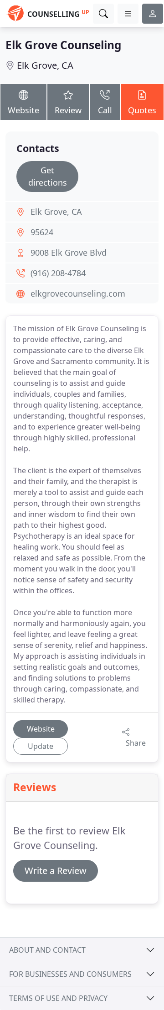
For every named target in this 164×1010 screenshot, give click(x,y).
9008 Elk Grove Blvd (69, 252)
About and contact (47, 950)
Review (68, 110)
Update (40, 746)
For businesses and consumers (70, 974)
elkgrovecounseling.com (78, 293)
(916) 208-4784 (58, 273)
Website (23, 110)
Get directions (47, 176)
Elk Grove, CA (45, 65)
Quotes (142, 110)
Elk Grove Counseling (63, 44)
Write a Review (56, 870)
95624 (42, 232)
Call (105, 110)
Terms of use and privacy (58, 998)
